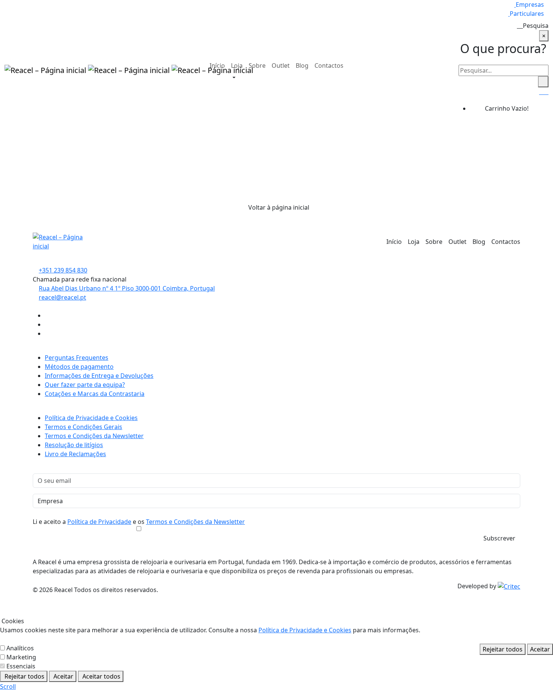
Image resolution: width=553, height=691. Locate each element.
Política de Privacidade (99, 521)
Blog (302, 65)
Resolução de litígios (74, 445)
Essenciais (20, 666)
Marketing (21, 657)
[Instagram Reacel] (47, 324)
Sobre (257, 65)
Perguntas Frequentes (76, 357)
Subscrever (499, 538)
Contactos (328, 65)
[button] (231, 78)
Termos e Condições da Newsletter (94, 436)
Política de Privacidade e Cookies (91, 418)
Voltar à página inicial (278, 207)
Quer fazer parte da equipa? (85, 385)
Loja (237, 65)
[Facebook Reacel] (47, 315)
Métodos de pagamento (79, 366)
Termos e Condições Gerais (83, 427)
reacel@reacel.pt (62, 297)
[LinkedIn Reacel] (47, 333)
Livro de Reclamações (75, 454)
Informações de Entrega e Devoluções (99, 375)
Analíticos (20, 648)
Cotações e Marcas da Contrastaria (94, 394)
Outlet (281, 65)
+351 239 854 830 (63, 270)
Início (217, 65)
